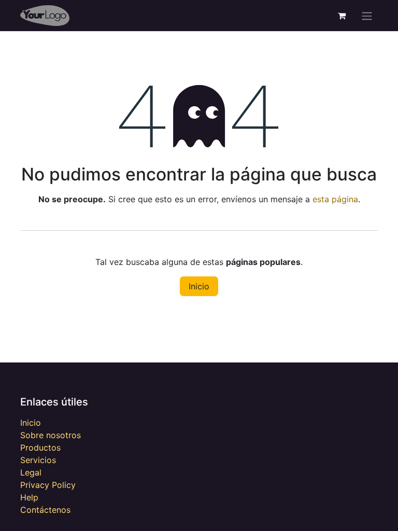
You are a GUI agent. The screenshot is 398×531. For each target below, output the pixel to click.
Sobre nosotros (50, 435)
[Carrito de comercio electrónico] (341, 15)
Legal (30, 472)
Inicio (199, 286)
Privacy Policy (48, 485)
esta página (335, 199)
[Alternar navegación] (367, 15)
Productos (40, 447)
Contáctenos (45, 510)
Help (29, 497)
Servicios (38, 460)
